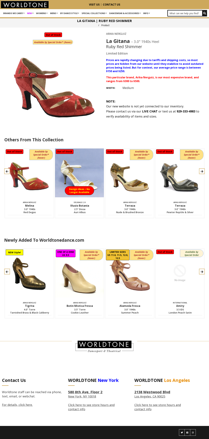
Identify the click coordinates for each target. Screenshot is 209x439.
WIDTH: (110, 87)
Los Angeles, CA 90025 (152, 394)
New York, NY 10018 (85, 394)
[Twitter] (182, 432)
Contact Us (111, 4)
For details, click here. (17, 405)
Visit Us (94, 4)
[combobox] (187, 13)
